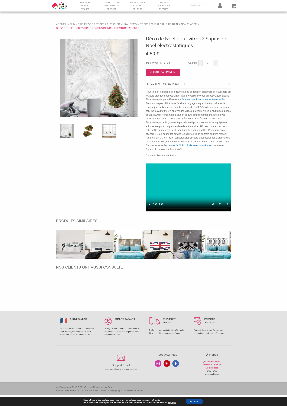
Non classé (189, 24)
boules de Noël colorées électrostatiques (189, 145)
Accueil (61, 24)
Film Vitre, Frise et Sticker (85, 5)
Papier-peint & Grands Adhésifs (137, 5)
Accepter (194, 401)
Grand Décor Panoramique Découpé (111, 5)
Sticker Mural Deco (123, 24)
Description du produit (165, 83)
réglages (172, 402)
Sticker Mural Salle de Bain (159, 24)
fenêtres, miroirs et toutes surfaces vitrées (204, 99)
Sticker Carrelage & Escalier (164, 5)
